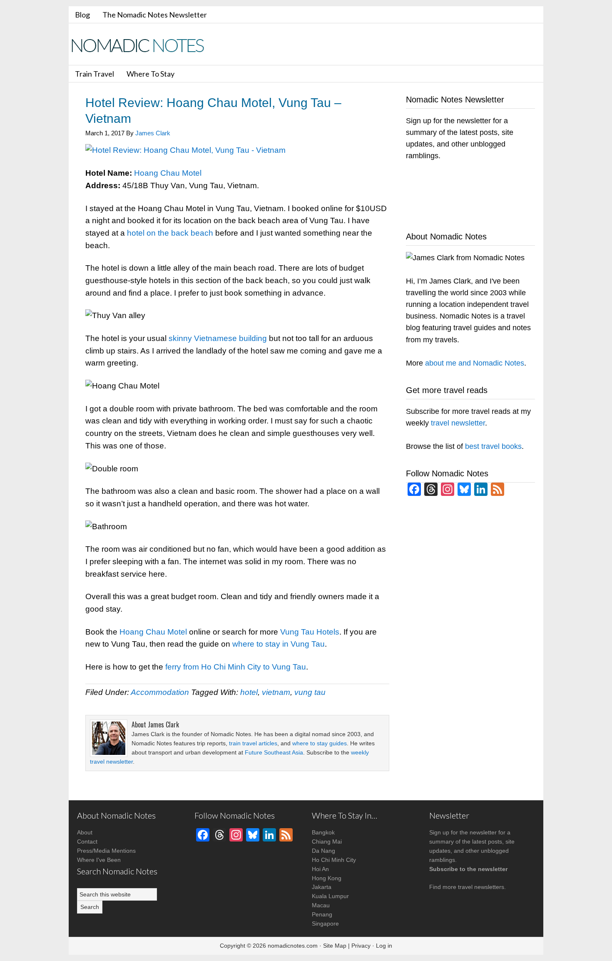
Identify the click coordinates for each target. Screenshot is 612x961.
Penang (322, 914)
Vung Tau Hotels (309, 631)
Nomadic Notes (144, 45)
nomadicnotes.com (293, 945)
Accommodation (160, 692)
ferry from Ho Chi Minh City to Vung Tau (235, 666)
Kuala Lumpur (330, 896)
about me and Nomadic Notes (474, 363)
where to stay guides (319, 743)
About (84, 832)
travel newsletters (481, 887)
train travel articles (253, 743)
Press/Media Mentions (106, 850)
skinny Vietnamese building (218, 338)
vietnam (276, 692)
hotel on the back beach (170, 233)
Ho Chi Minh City (334, 859)
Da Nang (323, 850)
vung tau (310, 692)
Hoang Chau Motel (168, 173)
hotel (249, 692)
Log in (384, 945)
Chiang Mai (327, 841)
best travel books (493, 446)
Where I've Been (99, 859)
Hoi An (320, 869)
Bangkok (323, 832)
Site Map (334, 945)
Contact (87, 841)
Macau (321, 905)
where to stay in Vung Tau (278, 644)
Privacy (361, 945)
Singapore (325, 923)
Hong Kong (326, 878)
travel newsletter (458, 423)
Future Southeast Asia (274, 752)
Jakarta (321, 887)
